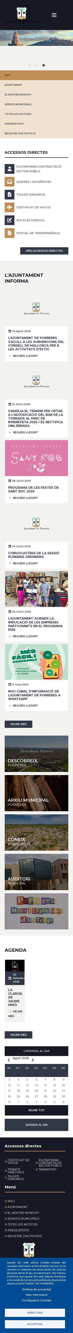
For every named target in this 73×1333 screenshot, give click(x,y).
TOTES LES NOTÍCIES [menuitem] (23, 1224)
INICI (8, 75)
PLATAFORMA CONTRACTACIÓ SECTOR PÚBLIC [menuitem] (50, 1163)
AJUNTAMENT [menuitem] (17, 1207)
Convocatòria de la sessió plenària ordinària (33, 555)
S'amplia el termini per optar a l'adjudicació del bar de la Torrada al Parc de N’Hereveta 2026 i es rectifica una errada (35, 418)
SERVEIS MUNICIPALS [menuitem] (23, 1218)
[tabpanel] (36, 50)
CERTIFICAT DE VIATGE (33, 207)
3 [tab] (43, 65)
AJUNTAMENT (14, 84)
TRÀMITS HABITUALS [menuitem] (16, 1171)
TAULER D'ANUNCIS (30, 194)
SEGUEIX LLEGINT (25, 356)
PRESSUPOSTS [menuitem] (18, 1230)
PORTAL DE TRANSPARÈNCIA (38, 233)
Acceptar (34, 1324)
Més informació (36, 1295)
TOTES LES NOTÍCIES (18, 114)
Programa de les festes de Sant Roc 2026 (33, 489)
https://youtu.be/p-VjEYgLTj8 (36, 911)
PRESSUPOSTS (14, 123)
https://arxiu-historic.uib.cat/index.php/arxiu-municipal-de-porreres (36, 793)
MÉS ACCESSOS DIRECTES (44, 251)
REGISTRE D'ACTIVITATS (20, 133)
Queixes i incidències (33, 182)
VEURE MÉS (18, 724)
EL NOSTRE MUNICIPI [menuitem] (23, 1213)
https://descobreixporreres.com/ (36, 754)
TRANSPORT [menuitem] (47, 1169)
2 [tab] (36, 65)
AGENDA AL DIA (37, 1125)
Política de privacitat (36, 1289)
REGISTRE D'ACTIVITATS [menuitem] (25, 1236)
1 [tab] (29, 65)
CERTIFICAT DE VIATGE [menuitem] (18, 1161)
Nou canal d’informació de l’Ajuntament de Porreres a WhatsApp (34, 695)
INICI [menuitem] (11, 1201)
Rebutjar (34, 1312)
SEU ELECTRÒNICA (30, 220)
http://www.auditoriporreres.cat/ (36, 872)
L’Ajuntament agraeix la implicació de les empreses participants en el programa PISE (35, 624)
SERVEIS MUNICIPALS (18, 104)
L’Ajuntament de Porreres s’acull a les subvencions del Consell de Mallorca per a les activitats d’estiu (36, 343)
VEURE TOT (36, 1110)
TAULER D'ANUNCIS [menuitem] (16, 1177)
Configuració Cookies (36, 1300)
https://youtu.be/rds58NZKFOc (36, 832)
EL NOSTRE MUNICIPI (18, 94)
